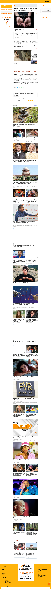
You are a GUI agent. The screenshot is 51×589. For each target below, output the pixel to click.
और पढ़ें (10, 26)
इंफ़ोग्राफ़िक (4, 573)
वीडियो (3, 572)
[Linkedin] (25, 578)
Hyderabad (32, 93)
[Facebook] (36, 16)
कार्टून (3, 574)
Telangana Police (17, 93)
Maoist (22, 93)
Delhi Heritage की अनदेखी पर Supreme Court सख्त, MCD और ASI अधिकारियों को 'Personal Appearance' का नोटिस (31, 553)
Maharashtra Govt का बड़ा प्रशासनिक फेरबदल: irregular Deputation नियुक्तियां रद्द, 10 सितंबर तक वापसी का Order (19, 553)
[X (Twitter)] (36, 18)
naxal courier (27, 93)
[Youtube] (28, 578)
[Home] (14, 5)
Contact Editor (40, 576)
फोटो (3, 570)
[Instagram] (26, 578)
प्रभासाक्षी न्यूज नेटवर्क (17, 29)
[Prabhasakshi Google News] (36, 30)
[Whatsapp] (21, 87)
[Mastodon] (30, 578)
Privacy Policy (7, 583)
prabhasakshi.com (25, 574)
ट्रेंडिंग (6, 9)
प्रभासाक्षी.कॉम (20, 568)
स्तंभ (44, 5)
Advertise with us (8, 582)
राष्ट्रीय (17, 5)
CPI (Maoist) (16, 95)
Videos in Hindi (25, 572)
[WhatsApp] (36, 20)
